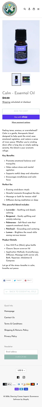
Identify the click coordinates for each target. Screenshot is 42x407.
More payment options (21, 122)
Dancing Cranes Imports (19, 396)
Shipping (6, 102)
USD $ (20, 370)
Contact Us (9, 318)
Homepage (9, 311)
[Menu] (38, 8)
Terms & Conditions (13, 324)
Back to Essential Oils (22, 292)
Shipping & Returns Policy (16, 330)
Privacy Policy (10, 336)
